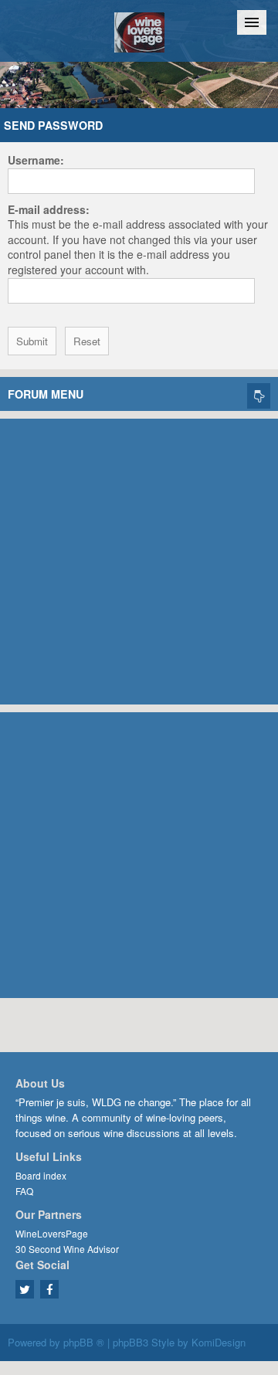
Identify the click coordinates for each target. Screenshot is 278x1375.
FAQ (24, 1190)
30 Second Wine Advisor (67, 1248)
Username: (36, 160)
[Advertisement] (139, 558)
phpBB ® (83, 1342)
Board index (40, 1175)
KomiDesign (219, 1342)
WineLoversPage (51, 1233)
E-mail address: (49, 209)
